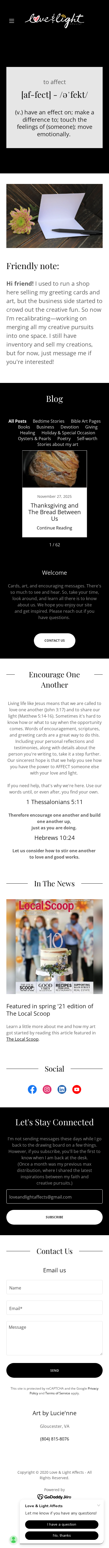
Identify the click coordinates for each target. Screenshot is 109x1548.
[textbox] (54, 1196)
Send (54, 1370)
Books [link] (24, 427)
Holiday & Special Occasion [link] (68, 433)
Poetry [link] (64, 438)
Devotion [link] (70, 427)
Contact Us (54, 640)
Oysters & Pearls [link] (34, 438)
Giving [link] (91, 427)
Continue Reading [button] (54, 528)
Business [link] (45, 427)
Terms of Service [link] (57, 1393)
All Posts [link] (17, 421)
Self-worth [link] (87, 438)
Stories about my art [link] (57, 444)
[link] (54, 20)
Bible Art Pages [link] (86, 421)
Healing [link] (27, 433)
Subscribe (54, 1217)
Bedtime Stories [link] (49, 421)
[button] (13, 21)
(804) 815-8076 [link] (54, 1439)
